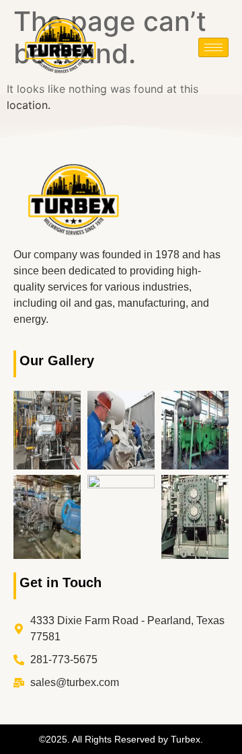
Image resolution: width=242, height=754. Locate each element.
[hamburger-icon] (213, 47)
